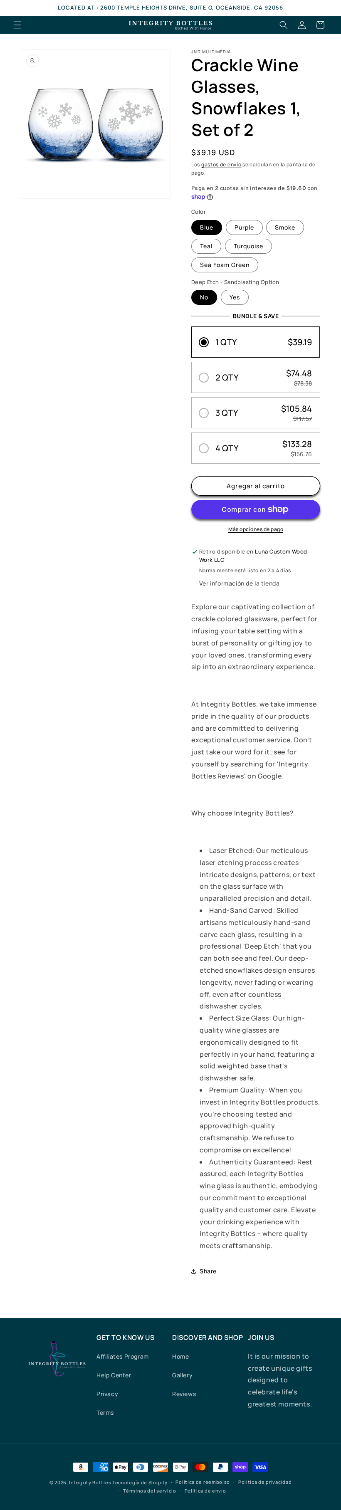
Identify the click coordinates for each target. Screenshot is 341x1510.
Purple (244, 227)
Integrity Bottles (90, 1482)
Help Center (113, 1375)
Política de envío (205, 1491)
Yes (235, 297)
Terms (105, 1412)
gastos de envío (221, 164)
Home (180, 1356)
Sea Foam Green (225, 265)
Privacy (107, 1394)
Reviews (184, 1394)
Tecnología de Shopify (140, 1482)
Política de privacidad (265, 1482)
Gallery (182, 1375)
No (204, 297)
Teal (206, 246)
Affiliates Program (122, 1356)
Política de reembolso (202, 1482)
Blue (206, 227)
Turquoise (248, 246)
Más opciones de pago (255, 529)
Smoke (285, 227)
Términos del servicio (149, 1491)
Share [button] (208, 1271)
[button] (17, 25)
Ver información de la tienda (239, 583)
